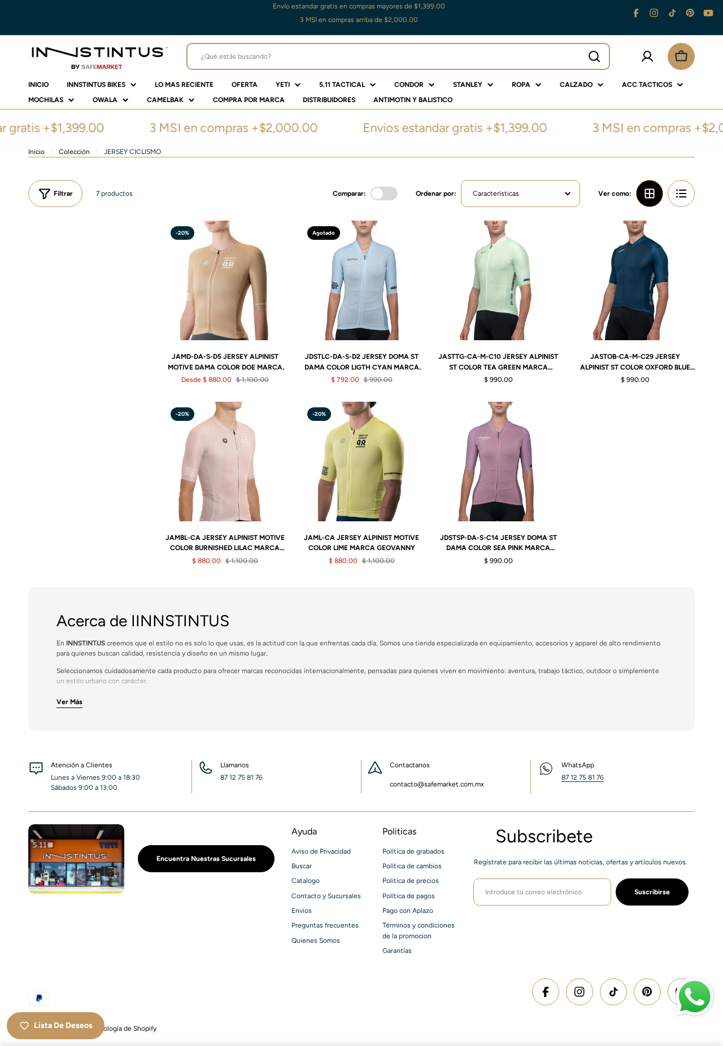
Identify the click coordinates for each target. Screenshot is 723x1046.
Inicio (36, 152)
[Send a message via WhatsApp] (694, 996)
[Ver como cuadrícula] (649, 193)
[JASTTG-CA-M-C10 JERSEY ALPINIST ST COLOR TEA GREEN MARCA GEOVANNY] (498, 280)
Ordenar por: (436, 193)
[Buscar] (594, 56)
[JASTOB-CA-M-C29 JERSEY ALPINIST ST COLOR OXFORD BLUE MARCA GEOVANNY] (635, 280)
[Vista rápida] (268, 245)
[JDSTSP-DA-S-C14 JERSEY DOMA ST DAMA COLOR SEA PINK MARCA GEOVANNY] (498, 461)
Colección (74, 152)
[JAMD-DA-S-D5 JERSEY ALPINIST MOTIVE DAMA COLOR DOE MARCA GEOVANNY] (225, 280)
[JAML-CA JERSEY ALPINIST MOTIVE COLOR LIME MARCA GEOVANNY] (361, 461)
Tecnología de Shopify (122, 1028)
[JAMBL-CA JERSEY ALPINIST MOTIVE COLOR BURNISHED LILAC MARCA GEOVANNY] (225, 461)
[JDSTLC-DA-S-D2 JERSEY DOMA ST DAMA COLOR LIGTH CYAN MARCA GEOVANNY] (361, 280)
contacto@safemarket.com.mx (437, 784)
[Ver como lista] (681, 193)
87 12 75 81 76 (582, 777)
